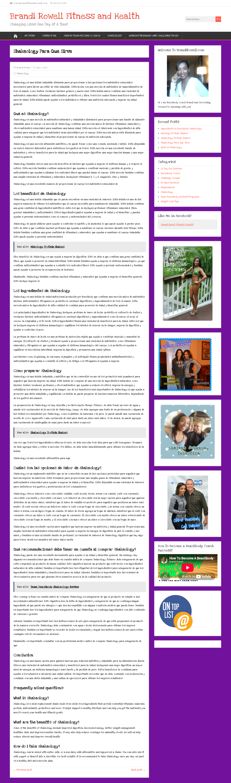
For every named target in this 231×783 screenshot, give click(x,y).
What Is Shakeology (171, 147)
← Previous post (23, 769)
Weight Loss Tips (170, 201)
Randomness (168, 187)
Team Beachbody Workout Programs (180, 196)
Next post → (138, 769)
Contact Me (49, 35)
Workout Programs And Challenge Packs (154, 35)
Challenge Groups (170, 178)
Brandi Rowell (23, 67)
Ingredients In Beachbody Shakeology (181, 128)
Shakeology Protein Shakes (175, 138)
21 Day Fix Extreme (171, 168)
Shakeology (114, 35)
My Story (30, 35)
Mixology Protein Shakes (174, 133)
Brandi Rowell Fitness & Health (177, 224)
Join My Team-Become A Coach (82, 35)
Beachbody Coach (170, 173)
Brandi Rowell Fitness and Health (75, 16)
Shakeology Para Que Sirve (175, 142)
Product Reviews (170, 182)
